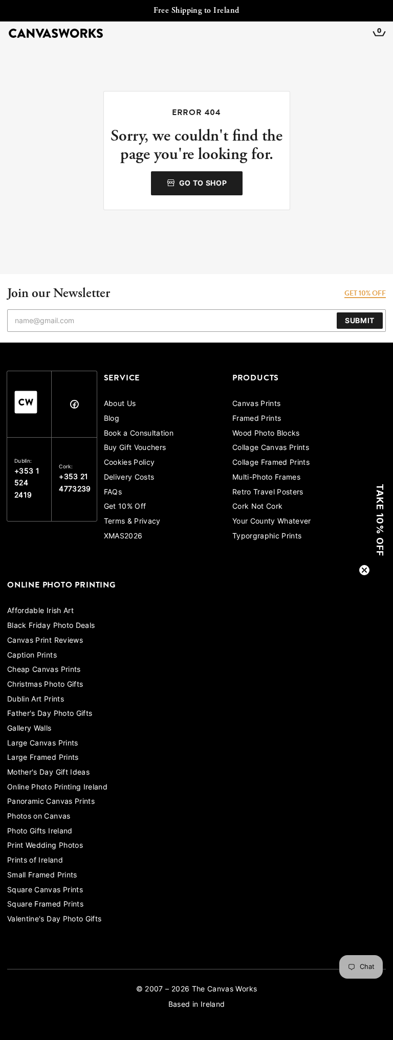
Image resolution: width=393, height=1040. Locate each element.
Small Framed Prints (42, 875)
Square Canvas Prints (45, 890)
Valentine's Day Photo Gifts (54, 919)
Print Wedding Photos (45, 846)
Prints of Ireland (35, 861)
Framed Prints (256, 419)
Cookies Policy (129, 463)
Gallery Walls (29, 729)
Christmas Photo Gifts (45, 685)
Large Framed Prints (43, 758)
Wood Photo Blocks (266, 434)
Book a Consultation (139, 434)
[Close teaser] (364, 570)
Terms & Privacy (132, 522)
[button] (380, 520)
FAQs (113, 492)
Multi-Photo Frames (266, 478)
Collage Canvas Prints (270, 448)
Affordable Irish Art (40, 611)
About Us (120, 404)
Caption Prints (32, 656)
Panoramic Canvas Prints (51, 802)
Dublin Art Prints (35, 700)
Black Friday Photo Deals (51, 626)
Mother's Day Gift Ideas (48, 773)
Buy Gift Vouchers (135, 448)
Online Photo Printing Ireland (57, 788)
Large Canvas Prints (42, 744)
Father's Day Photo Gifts (49, 714)
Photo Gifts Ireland (40, 831)
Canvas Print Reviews (45, 641)
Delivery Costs (129, 478)
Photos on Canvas (39, 817)
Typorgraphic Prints (267, 536)
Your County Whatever (271, 522)
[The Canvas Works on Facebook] (74, 407)
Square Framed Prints (45, 905)
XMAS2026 (123, 536)
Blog (111, 419)
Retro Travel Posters (267, 492)
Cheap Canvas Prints (44, 670)
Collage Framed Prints (271, 463)
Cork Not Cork (257, 507)
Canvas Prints (256, 404)
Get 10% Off (125, 507)
